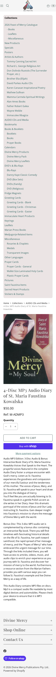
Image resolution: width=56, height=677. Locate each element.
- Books (11, 29)
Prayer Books (14, 142)
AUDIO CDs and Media (17, 119)
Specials (9, 47)
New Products (12, 43)
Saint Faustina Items (15, 284)
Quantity (8, 420)
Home (6, 303)
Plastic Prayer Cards (18, 275)
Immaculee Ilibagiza (17, 115)
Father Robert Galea (18, 106)
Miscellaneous (12, 239)
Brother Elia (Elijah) (17, 78)
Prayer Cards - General (19, 266)
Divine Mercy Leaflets (18, 161)
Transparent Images (18, 252)
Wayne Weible (14, 110)
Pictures (9, 280)
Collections (17, 303)
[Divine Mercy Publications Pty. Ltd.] (28, 5)
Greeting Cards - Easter (19, 211)
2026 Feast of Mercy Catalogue (21, 24)
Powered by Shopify (14, 670)
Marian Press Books (15, 229)
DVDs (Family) (14, 184)
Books (10, 138)
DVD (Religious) (15, 188)
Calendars (10, 147)
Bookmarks (11, 124)
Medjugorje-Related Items (18, 234)
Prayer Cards (12, 262)
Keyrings (9, 220)
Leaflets (9, 225)
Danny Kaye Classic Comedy (22, 174)
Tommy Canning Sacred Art (21, 61)
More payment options (28, 453)
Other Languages (14, 257)
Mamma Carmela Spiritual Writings (26, 97)
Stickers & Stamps (14, 294)
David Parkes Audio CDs (20, 83)
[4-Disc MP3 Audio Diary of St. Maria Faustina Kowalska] (28, 349)
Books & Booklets (14, 129)
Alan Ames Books (16, 101)
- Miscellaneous (15, 38)
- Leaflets (12, 34)
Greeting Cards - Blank (19, 202)
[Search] (7, 5)
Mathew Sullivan (15, 92)
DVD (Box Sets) (15, 179)
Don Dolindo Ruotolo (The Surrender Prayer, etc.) (27, 72)
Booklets (11, 133)
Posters (9, 52)
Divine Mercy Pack (16, 156)
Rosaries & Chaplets (18, 243)
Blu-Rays (11, 170)
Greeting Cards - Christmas (21, 207)
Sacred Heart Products (17, 289)
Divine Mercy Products (17, 152)
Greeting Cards (13, 197)
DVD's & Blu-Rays (14, 165)
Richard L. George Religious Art (23, 66)
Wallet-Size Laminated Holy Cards (25, 271)
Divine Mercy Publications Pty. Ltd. (30, 667)
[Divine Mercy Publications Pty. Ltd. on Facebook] (6, 651)
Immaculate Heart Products (20, 216)
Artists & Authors (14, 56)
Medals (11, 248)
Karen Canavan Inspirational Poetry (26, 87)
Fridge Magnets (13, 193)
